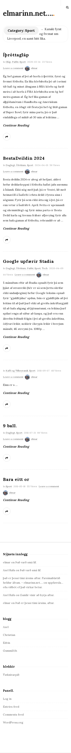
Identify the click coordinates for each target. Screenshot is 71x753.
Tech (45, 268)
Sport (23, 61)
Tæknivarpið (11, 674)
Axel (5, 627)
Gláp (8, 61)
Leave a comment (13, 68)
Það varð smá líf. (25, 562)
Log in (7, 699)
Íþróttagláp (16, 55)
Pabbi (15, 61)
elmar (34, 68)
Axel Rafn (9, 570)
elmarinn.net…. (28, 13)
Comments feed (13, 714)
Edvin (6, 643)
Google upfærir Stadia (28, 261)
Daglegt (10, 165)
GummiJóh (10, 650)
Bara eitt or (16, 479)
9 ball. (10, 425)
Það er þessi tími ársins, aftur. (34, 603)
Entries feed (11, 706)
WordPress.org (13, 722)
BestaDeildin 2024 (24, 158)
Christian (9, 635)
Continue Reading (16, 125)
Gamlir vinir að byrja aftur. (37, 595)
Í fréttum (21, 165)
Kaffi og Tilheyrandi (17, 370)
